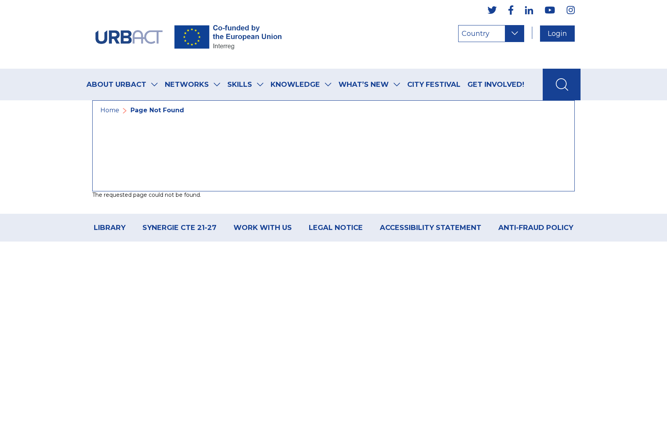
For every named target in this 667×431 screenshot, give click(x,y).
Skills (239, 84)
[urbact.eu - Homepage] (188, 34)
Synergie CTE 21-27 (179, 227)
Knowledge (295, 84)
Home (109, 110)
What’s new (364, 84)
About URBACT (116, 84)
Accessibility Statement (430, 227)
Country (475, 33)
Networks (187, 84)
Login (557, 33)
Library (109, 227)
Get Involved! (495, 84)
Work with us (263, 227)
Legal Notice (336, 227)
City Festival (433, 84)
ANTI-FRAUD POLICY (535, 227)
